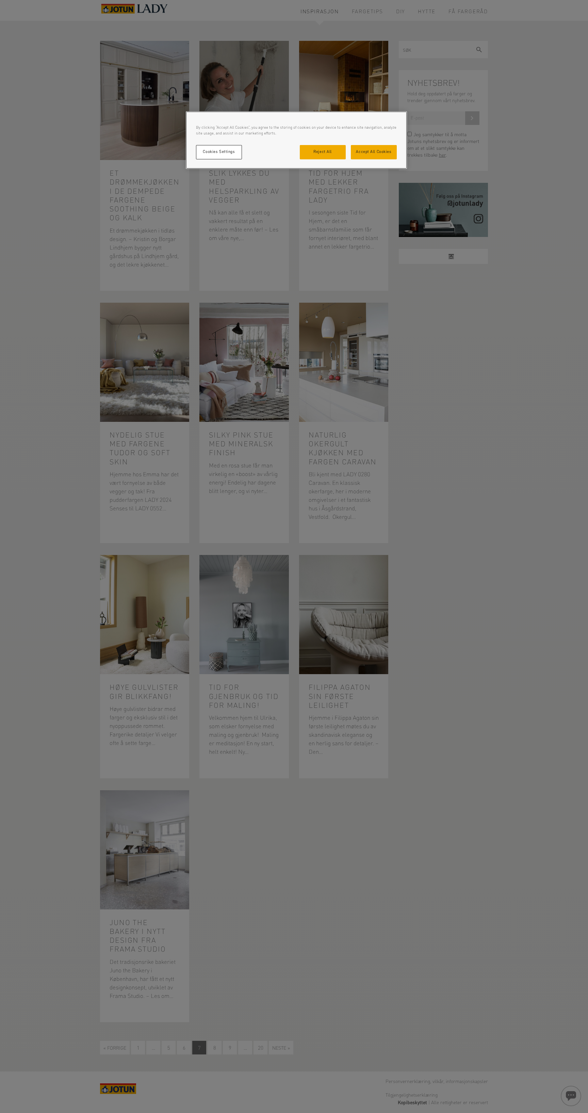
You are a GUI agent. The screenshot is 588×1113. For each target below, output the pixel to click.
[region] (296, 140)
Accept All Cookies (373, 152)
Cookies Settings (219, 152)
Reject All (322, 152)
